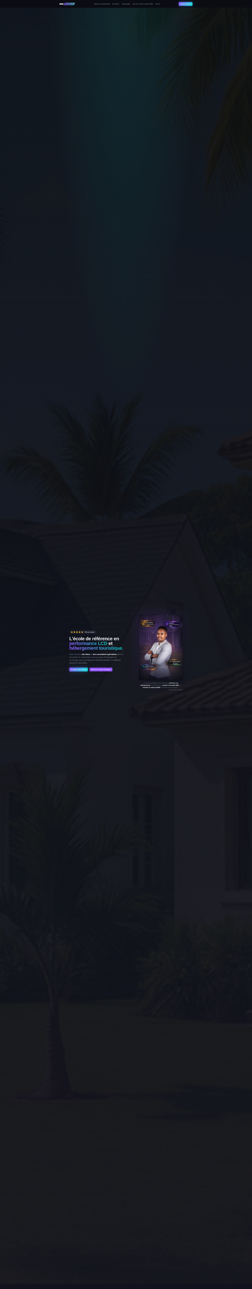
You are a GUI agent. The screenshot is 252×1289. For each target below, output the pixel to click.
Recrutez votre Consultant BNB (143, 4)
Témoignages (126, 4)
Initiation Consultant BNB (102, 4)
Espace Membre (185, 4)
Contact (157, 4)
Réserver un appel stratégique (101, 669)
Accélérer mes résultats (78, 669)
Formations (115, 4)
